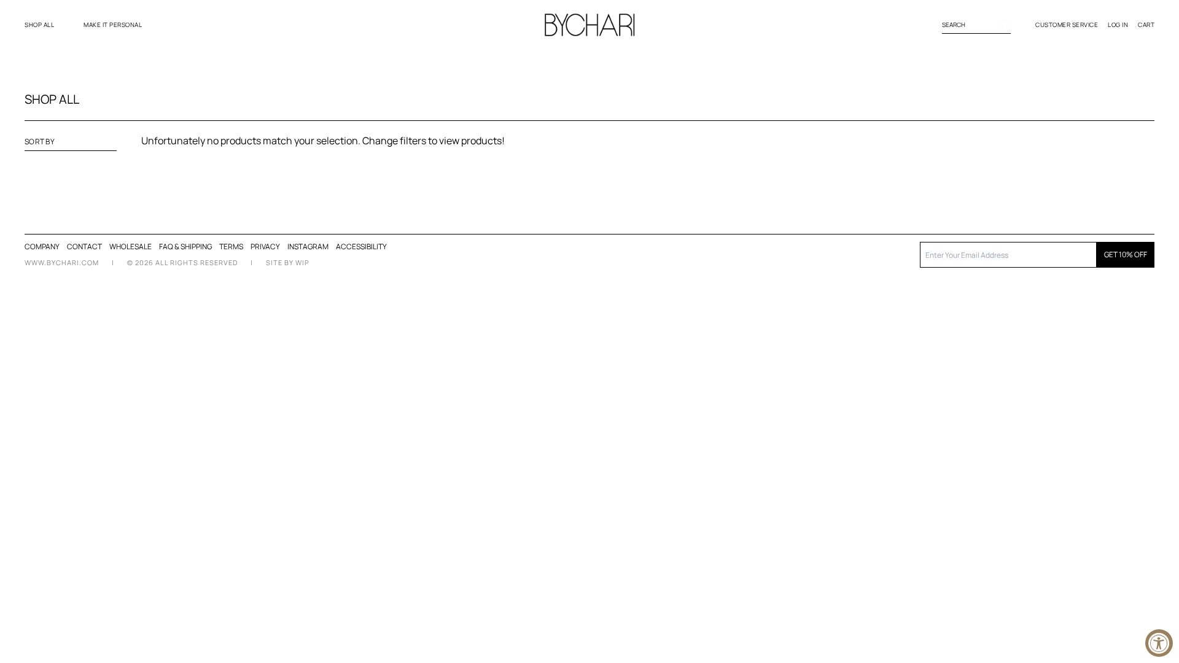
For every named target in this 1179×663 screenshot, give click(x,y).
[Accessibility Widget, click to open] (1159, 643)
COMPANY (42, 246)
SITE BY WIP (287, 262)
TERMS (231, 246)
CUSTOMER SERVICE (1066, 24)
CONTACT (84, 246)
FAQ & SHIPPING (185, 246)
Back (634, 180)
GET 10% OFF (1125, 254)
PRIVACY (265, 246)
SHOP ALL (39, 24)
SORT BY (40, 142)
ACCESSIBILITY (361, 247)
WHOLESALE (130, 246)
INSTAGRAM (308, 246)
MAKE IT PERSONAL (113, 24)
